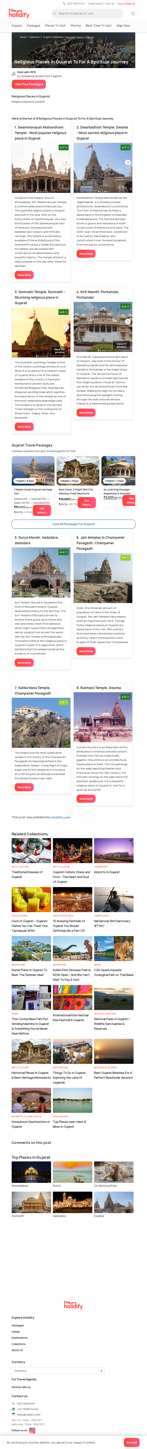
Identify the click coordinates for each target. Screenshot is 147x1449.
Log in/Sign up (126, 3)
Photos (76, 26)
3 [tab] (41, 191)
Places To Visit (55, 26)
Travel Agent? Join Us (101, 3)
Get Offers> (42, 510)
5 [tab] (45, 191)
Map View (123, 26)
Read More (24, 275)
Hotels (16, 1331)
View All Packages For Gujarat (73, 524)
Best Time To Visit (99, 26)
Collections (34, 37)
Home (23, 37)
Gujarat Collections (53, 37)
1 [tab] (36, 191)
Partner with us (21, 1387)
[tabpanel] (41, 168)
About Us (17, 1350)
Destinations (20, 1337)
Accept (132, 1442)
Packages (33, 26)
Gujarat (17, 26)
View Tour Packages (29, 84)
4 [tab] (43, 191)
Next (66, 162)
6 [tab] (47, 191)
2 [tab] (39, 191)
